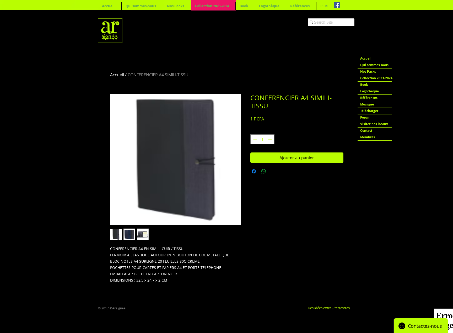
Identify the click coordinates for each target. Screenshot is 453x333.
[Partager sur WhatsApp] (264, 171)
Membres (367, 137)
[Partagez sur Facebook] (254, 171)
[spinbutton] (262, 139)
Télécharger (369, 111)
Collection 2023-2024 (376, 78)
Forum (365, 117)
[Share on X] (274, 171)
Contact (366, 130)
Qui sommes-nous (374, 65)
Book (364, 84)
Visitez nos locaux (374, 124)
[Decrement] (254, 139)
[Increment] (270, 139)
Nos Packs (368, 71)
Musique (367, 104)
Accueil (117, 75)
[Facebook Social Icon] (337, 5)
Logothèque (369, 91)
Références (369, 98)
